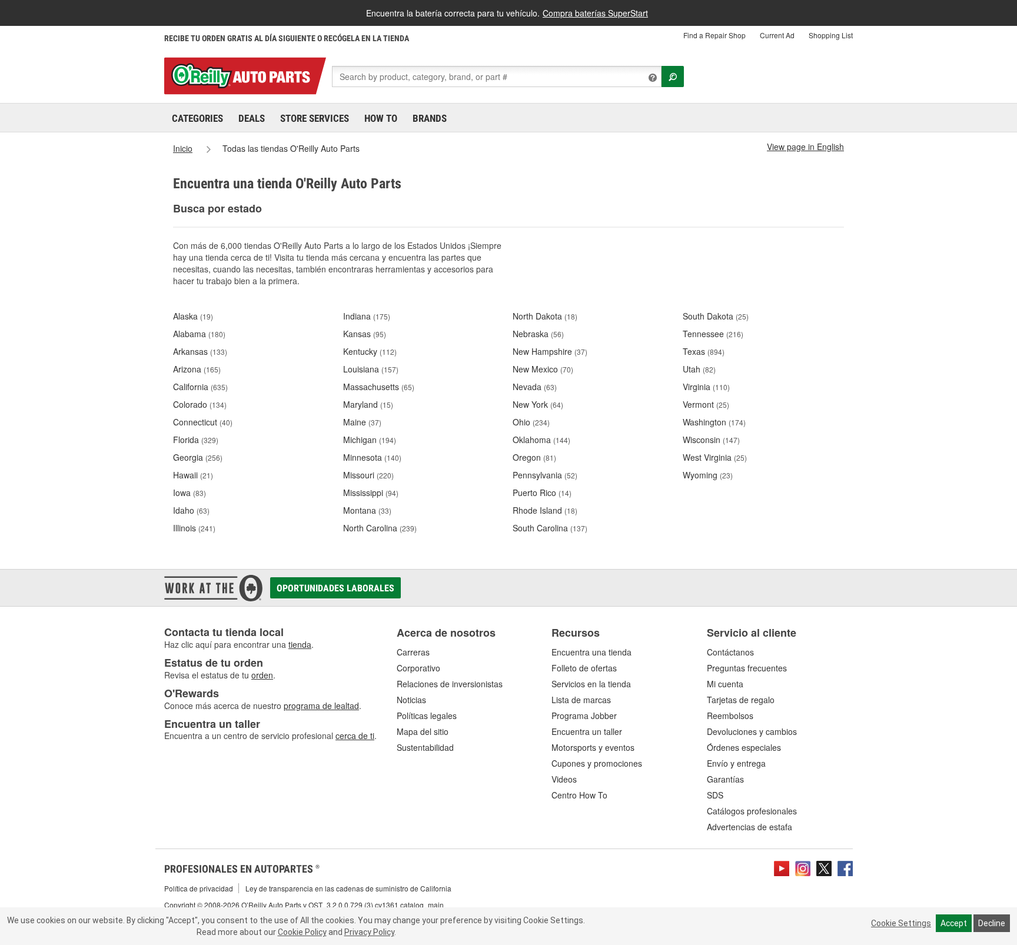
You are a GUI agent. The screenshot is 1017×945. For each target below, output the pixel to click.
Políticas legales (427, 715)
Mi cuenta (725, 684)
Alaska (193, 316)
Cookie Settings (901, 923)
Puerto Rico (542, 492)
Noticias (411, 700)
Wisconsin (711, 439)
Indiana (366, 316)
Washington (714, 422)
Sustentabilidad (425, 747)
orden (262, 675)
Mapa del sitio (422, 731)
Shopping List (831, 35)
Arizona (197, 369)
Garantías (725, 779)
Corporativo (418, 668)
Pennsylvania (545, 475)
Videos (564, 779)
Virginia (706, 386)
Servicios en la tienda (591, 684)
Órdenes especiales (744, 747)
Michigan (369, 439)
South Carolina (550, 528)
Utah (699, 369)
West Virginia (715, 457)
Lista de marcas (581, 700)
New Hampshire (550, 351)
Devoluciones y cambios (752, 731)
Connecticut (202, 422)
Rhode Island (545, 510)
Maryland (368, 404)
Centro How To (579, 795)
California (200, 386)
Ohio (531, 422)
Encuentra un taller (586, 731)
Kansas (364, 334)
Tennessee (713, 334)
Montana (367, 510)
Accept (953, 923)
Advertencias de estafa (749, 827)
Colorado (200, 404)
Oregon (534, 457)
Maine (362, 422)
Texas (703, 351)
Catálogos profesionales (752, 811)
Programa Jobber (584, 715)
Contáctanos (730, 652)
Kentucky (370, 351)
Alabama (199, 334)
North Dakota (545, 316)
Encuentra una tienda (591, 652)
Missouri (368, 475)
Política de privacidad (198, 888)
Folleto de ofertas (584, 668)
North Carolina (380, 528)
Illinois (194, 528)
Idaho (191, 510)
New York (538, 404)
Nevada (535, 386)
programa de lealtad (321, 705)
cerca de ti (354, 735)
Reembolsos (730, 715)
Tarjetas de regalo (741, 700)
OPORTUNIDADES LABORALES (335, 588)
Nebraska (538, 334)
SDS (715, 795)
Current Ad (777, 35)
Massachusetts (378, 386)
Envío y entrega (736, 763)
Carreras (413, 652)
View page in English (805, 146)
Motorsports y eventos (592, 747)
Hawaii (193, 475)
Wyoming (708, 475)
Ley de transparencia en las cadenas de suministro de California (348, 888)
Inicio (182, 148)
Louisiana (370, 369)
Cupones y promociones (596, 763)
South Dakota (716, 316)
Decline (991, 923)
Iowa (189, 492)
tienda (299, 644)
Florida (195, 439)
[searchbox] (497, 76)
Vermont (706, 404)
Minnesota (372, 457)
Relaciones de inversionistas (450, 684)
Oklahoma (541, 439)
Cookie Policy (302, 932)
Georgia (197, 457)
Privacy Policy (369, 932)
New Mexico (543, 369)
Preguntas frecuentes (747, 668)
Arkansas (200, 351)
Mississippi (370, 492)
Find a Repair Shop (714, 35)
